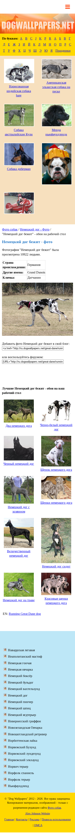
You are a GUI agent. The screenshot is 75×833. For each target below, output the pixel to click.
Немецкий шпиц (19, 708)
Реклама (34, 819)
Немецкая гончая (19, 663)
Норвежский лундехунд (24, 753)
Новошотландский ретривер (27, 734)
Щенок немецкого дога (56, 469)
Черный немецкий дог (18, 463)
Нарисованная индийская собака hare (19, 91)
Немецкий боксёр (20, 676)
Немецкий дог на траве (19, 600)
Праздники (63, 50)
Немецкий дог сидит (56, 566)
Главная (9, 819)
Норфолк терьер (19, 779)
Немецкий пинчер (20, 702)
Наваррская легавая (21, 650)
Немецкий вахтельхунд (24, 689)
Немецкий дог (18, 695)
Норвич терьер (18, 766)
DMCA (38, 825)
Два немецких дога (19, 425)
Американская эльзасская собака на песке (56, 87)
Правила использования (56, 819)
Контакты (21, 819)
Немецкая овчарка (20, 669)
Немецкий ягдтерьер (22, 715)
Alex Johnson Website (37, 813)
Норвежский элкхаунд (23, 760)
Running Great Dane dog (25, 613)
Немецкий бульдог (20, 682)
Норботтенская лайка (22, 740)
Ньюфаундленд (18, 786)
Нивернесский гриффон (24, 721)
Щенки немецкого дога (56, 502)
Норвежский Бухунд (22, 747)
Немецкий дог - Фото (34, 229)
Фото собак (10, 229)
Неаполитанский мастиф (25, 656)
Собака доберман (19, 169)
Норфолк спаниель (21, 773)
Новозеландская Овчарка (25, 727)
